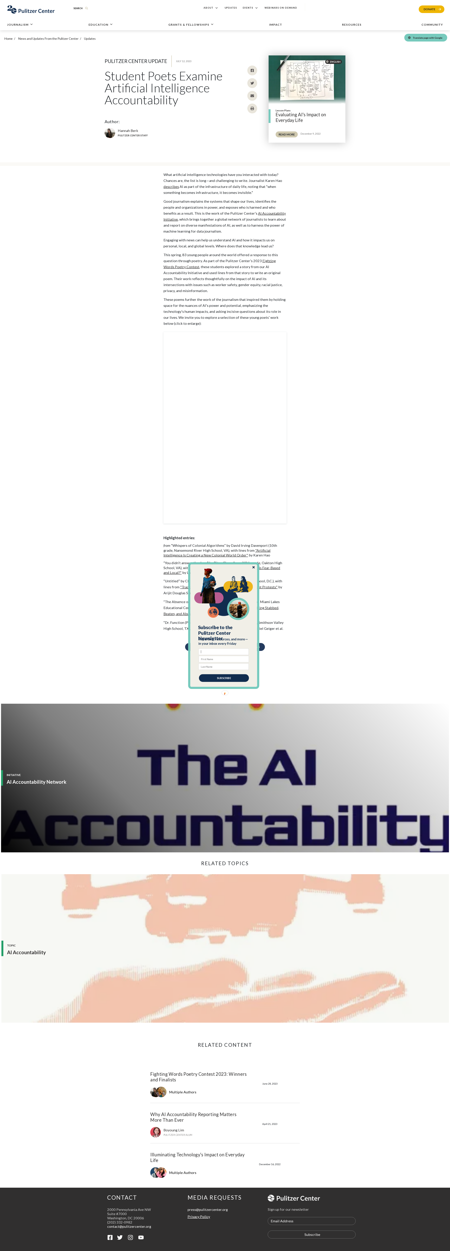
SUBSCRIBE (224, 677)
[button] (224, 633)
